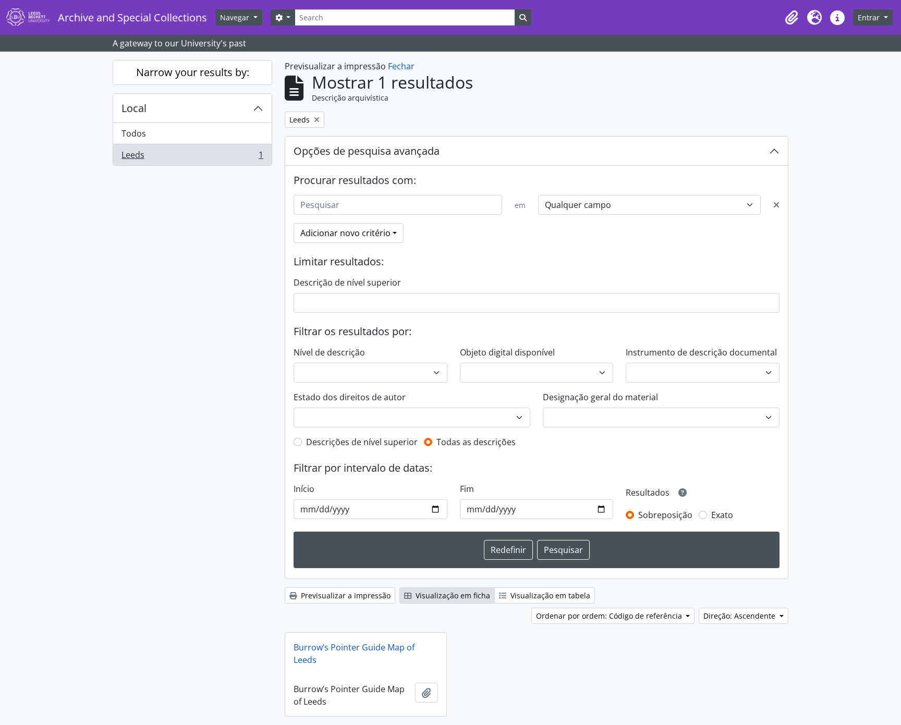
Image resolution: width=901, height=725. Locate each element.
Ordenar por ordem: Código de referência (610, 616)
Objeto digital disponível (507, 352)
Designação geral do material (600, 397)
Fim (467, 489)
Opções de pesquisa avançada (367, 151)
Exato (722, 515)
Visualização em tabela (549, 595)
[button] (791, 17)
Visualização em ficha (451, 595)
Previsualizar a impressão (345, 595)
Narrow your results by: (192, 72)
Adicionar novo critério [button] (345, 233)
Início (304, 489)
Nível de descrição (329, 352)
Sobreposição (665, 515)
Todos (133, 133)
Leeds (192, 157)
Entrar (870, 17)
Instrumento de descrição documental (701, 352)
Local (134, 108)
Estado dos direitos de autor (350, 397)
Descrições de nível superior (362, 442)
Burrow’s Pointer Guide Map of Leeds (354, 654)
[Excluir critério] (776, 205)
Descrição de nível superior (347, 282)
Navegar (235, 17)
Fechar (401, 66)
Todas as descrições (476, 442)
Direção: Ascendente (740, 616)
